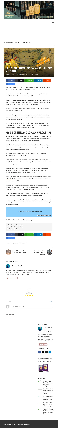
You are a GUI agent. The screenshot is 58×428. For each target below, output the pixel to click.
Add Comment (35, 74)
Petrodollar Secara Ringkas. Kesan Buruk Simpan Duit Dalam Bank (48, 411)
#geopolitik (16, 243)
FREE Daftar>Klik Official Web (44, 215)
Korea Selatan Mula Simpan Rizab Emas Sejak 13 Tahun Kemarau (48, 391)
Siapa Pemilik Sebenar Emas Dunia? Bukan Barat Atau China (48, 398)
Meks (18, 424)
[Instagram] (43, 352)
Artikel (8, 64)
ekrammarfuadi (20, 74)
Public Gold (9, 179)
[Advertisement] (29, 31)
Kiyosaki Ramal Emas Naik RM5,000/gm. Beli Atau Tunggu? (48, 404)
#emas (9, 243)
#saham (24, 243)
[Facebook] (39, 352)
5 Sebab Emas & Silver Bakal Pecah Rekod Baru (20, 251)
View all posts (11, 278)
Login (50, 301)
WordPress (27, 424)
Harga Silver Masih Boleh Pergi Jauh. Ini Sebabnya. (39, 252)
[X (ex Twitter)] (46, 352)
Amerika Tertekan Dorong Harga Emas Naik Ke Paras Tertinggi (48, 383)
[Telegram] (49, 352)
